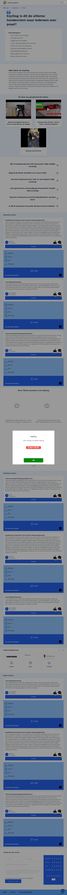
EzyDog (33, 436)
